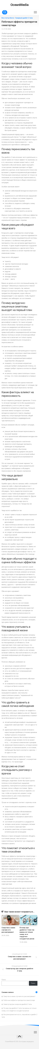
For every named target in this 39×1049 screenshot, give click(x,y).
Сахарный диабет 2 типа (24, 18)
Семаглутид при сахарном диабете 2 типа (17, 1004)
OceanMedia (20, 5)
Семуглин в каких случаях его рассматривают (8, 930)
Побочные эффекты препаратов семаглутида (19, 1000)
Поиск (4, 979)
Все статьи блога (8, 18)
